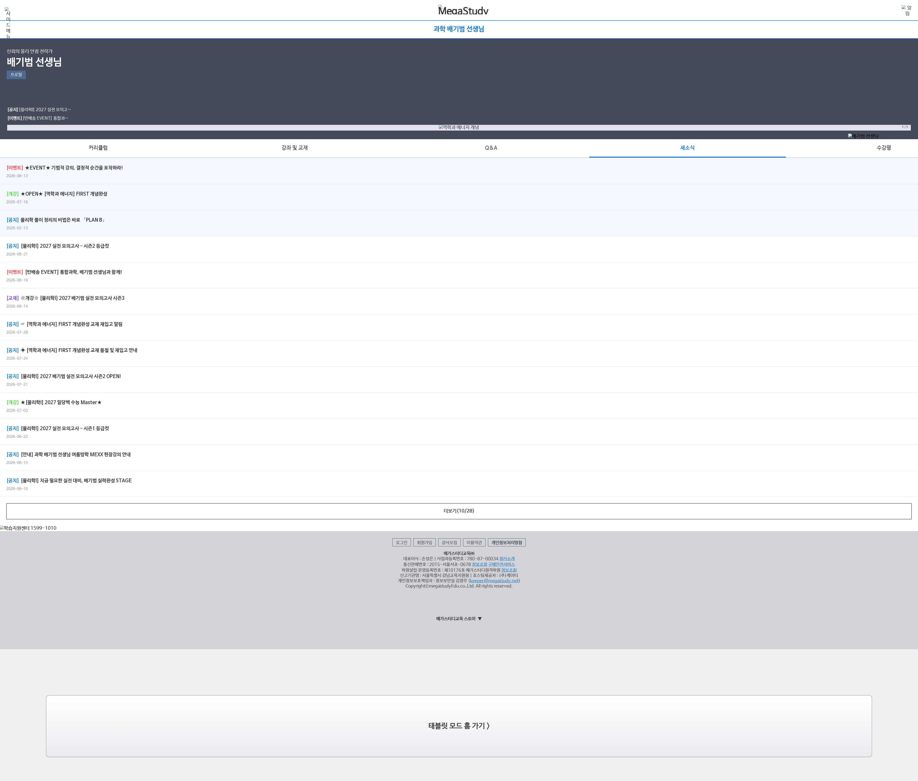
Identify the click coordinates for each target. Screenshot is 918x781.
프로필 (16, 74)
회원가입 (424, 542)
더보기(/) (459, 511)
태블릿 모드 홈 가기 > (459, 726)
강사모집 (449, 542)
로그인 (401, 542)
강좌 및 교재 (295, 148)
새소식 (687, 148)
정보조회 (479, 564)
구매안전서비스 (501, 564)
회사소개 (507, 558)
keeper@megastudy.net (494, 580)
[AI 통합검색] (893, 10)
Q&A (491, 148)
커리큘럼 (98, 148)
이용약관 (474, 542)
